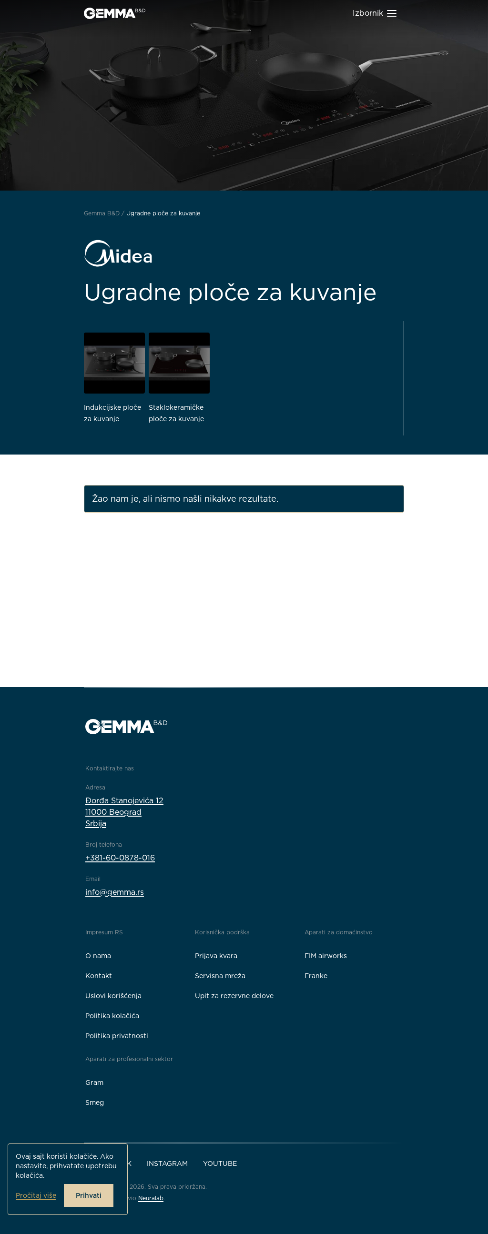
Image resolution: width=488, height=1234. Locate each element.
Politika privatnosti (116, 1036)
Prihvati (89, 1195)
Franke (316, 976)
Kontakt (98, 976)
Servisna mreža (220, 976)
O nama (98, 956)
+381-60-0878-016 (120, 857)
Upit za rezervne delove (234, 996)
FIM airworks (326, 956)
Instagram (167, 1163)
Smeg (94, 1102)
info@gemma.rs (114, 892)
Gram (94, 1082)
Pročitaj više (36, 1195)
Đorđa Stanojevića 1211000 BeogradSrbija (124, 812)
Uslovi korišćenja (113, 996)
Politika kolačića (112, 1016)
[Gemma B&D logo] (114, 13)
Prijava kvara (216, 956)
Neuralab (150, 1198)
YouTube (220, 1163)
